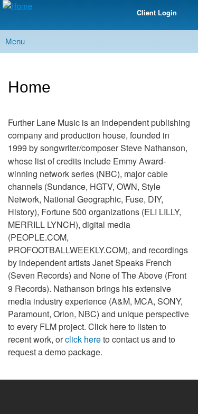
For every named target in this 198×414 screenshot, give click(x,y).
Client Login (157, 12)
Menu (15, 41)
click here (83, 339)
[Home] (16, 6)
